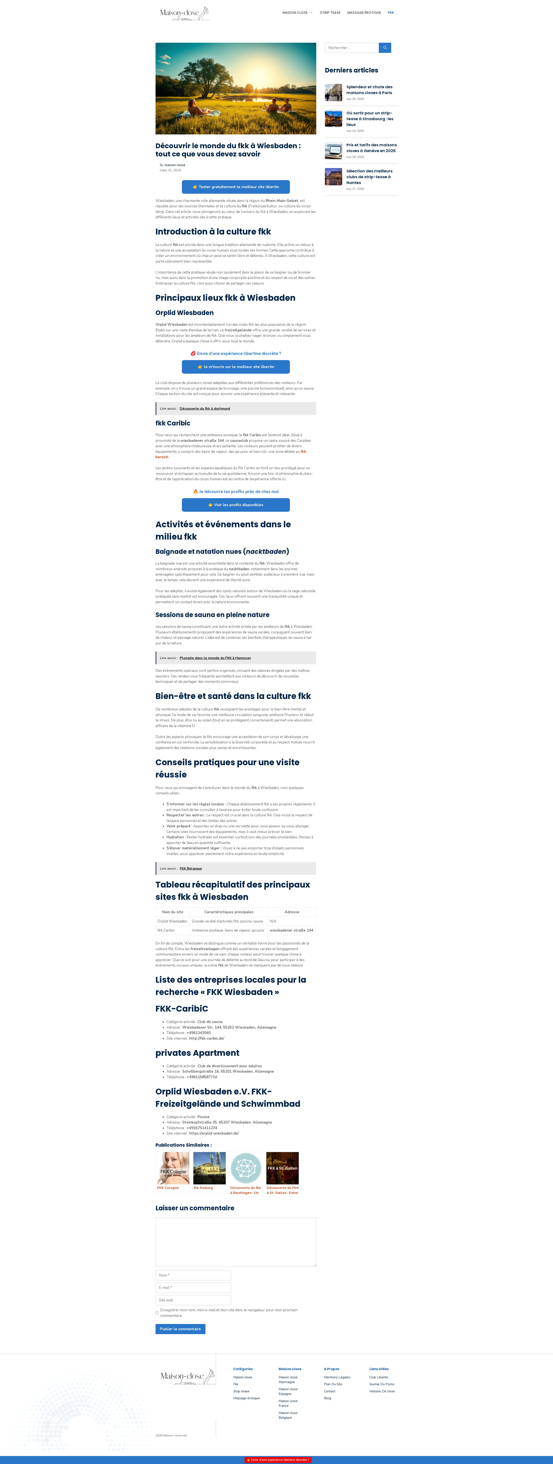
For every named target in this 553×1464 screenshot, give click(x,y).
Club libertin (378, 1377)
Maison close (295, 12)
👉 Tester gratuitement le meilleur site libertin (236, 186)
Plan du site (333, 1384)
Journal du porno (381, 1384)
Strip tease (330, 12)
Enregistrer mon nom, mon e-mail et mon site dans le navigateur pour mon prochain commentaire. (228, 1313)
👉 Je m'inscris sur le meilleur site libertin (236, 366)
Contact (329, 1391)
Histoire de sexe (382, 1391)
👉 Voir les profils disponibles (235, 504)
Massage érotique (364, 12)
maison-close (175, 165)
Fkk (391, 12)
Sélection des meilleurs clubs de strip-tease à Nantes (369, 176)
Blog (327, 1398)
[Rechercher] (385, 48)
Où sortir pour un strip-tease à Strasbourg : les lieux (369, 118)
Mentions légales (337, 1377)
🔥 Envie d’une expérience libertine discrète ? (278, 1460)
